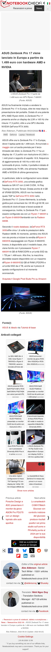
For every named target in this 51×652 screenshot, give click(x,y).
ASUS (5, 327)
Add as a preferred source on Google (28, 543)
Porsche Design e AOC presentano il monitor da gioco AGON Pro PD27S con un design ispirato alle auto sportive (15, 512)
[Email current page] (32, 556)
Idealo (14, 327)
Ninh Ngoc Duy (40, 592)
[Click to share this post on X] (31, 550)
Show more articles (25, 490)
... (48, 8)
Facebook (43, 611)
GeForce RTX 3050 (13, 181)
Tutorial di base (28, 327)
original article (40, 564)
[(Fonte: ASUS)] (25, 297)
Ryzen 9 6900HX (13, 217)
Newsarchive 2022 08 (15, 622)
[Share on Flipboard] (18, 555)
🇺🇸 (40, 130)
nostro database (21, 226)
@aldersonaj (30, 583)
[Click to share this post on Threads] (17, 550)
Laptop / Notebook (27, 134)
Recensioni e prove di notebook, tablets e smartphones (25, 619)
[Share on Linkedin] (25, 555)
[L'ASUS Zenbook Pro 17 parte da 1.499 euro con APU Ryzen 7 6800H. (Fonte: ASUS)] (25, 81)
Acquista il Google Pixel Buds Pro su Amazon (24, 278)
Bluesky (44, 583)
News (39, 8)
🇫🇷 (43, 130)
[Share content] (4, 551)
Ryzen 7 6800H (38, 213)
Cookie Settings (25, 636)
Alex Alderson (29, 567)
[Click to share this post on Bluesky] (24, 550)
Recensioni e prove (22, 8)
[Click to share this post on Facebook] (10, 550)
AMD (5, 134)
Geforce (13, 134)
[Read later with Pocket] (46, 550)
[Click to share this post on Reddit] (38, 550)
